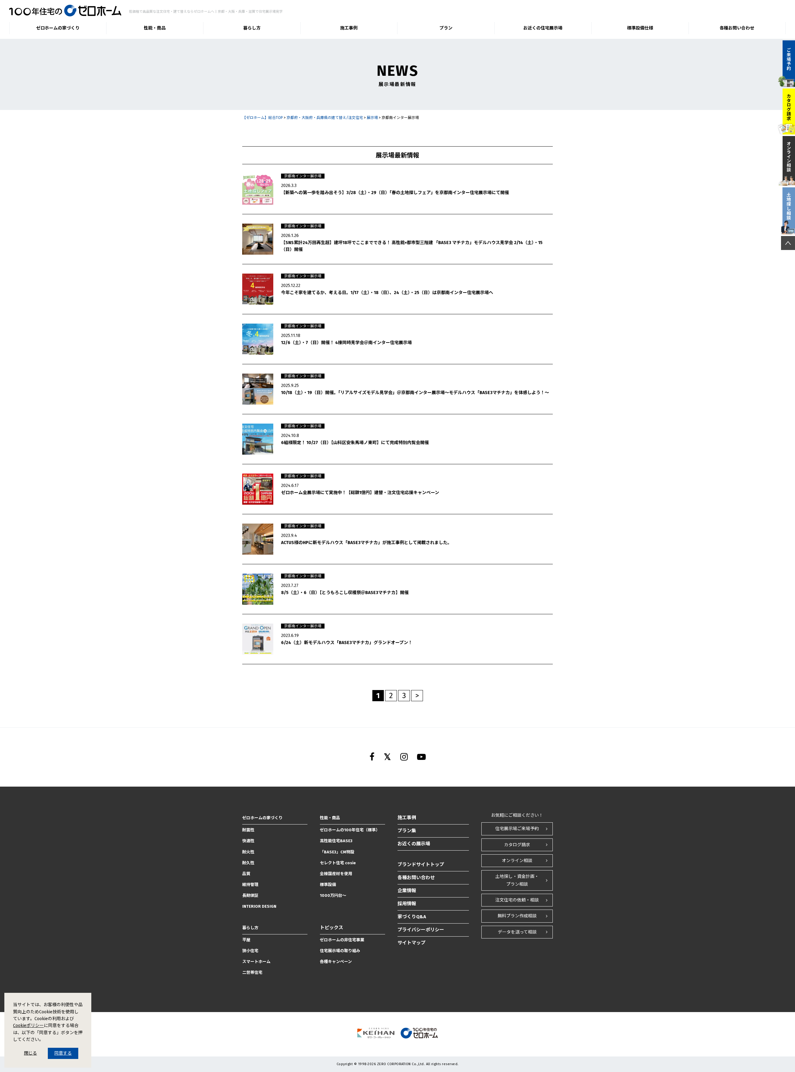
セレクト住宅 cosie (338, 863)
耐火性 (248, 852)
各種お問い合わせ (737, 28)
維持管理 (250, 884)
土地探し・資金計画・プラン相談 (517, 880)
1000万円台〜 (333, 895)
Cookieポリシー (28, 1025)
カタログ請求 (517, 844)
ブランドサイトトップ (421, 864)
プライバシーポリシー (421, 930)
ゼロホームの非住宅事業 (342, 940)
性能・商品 (155, 28)
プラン (445, 28)
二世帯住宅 (252, 972)
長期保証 (250, 895)
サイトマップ (411, 943)
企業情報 (407, 890)
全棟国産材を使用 (336, 873)
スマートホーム (256, 961)
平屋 (246, 940)
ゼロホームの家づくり (58, 28)
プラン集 (407, 831)
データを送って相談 (517, 932)
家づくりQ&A (412, 917)
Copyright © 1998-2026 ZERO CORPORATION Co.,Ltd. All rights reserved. (398, 1064)
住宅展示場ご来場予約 (517, 828)
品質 (246, 873)
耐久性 (248, 863)
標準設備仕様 (640, 28)
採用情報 (407, 903)
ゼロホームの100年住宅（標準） (350, 830)
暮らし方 (252, 28)
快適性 (248, 840)
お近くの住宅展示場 (542, 28)
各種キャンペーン (336, 961)
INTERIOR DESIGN (259, 906)
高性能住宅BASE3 (336, 840)
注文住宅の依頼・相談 (517, 900)
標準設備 (328, 884)
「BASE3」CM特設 (337, 852)
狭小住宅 (250, 950)
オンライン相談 (517, 860)
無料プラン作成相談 (517, 916)
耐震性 (248, 830)
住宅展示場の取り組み (340, 950)
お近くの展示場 (414, 844)
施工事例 (348, 28)
